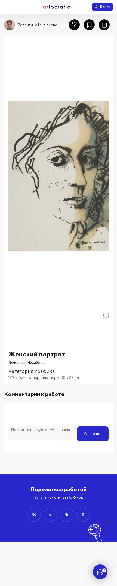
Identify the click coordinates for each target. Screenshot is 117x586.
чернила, (41, 377)
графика (45, 371)
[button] (58, 176)
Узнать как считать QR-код (59, 497)
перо (54, 377)
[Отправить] (34, 515)
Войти (105, 7)
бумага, (26, 377)
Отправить (92, 434)
